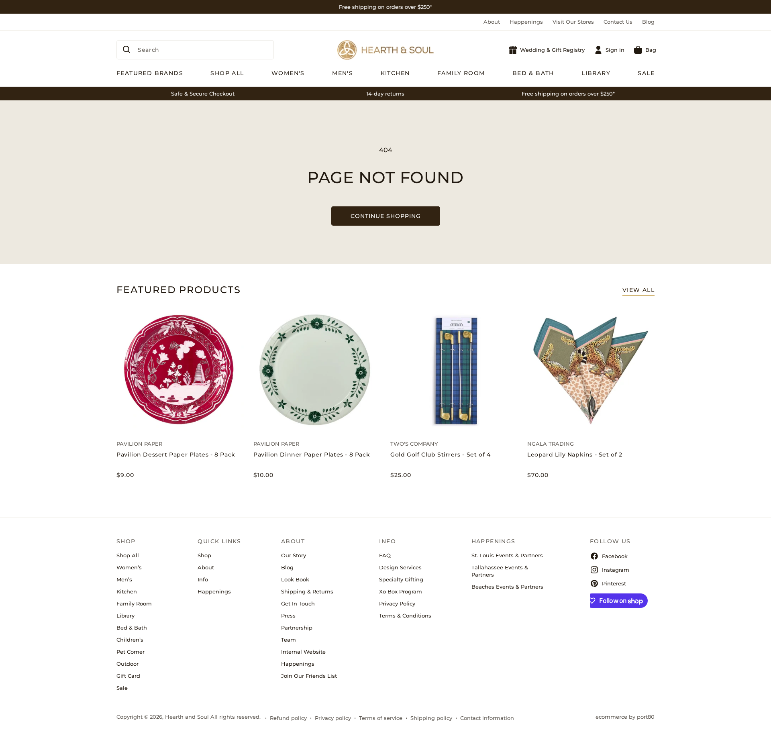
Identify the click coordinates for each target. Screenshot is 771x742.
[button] (645, 50)
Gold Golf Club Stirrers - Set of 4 (440, 454)
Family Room (134, 603)
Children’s (129, 639)
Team (288, 639)
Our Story (293, 555)
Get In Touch (298, 603)
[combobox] (195, 50)
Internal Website (303, 651)
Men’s (124, 579)
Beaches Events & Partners (507, 586)
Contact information (487, 718)
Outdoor (127, 663)
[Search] (126, 49)
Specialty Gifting (401, 579)
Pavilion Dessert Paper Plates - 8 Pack (175, 454)
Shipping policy (431, 718)
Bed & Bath (131, 627)
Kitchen (126, 591)
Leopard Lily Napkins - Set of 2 (574, 454)
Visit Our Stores (573, 21)
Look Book (295, 579)
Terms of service (380, 718)
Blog (648, 21)
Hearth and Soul (187, 716)
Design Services (400, 567)
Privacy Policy (397, 603)
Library (125, 615)
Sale (122, 688)
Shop (204, 555)
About (491, 21)
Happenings (526, 21)
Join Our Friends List (309, 676)
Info (203, 579)
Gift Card (128, 676)
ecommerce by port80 (625, 716)
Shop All (127, 555)
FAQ (385, 555)
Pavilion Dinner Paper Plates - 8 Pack (311, 454)
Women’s (129, 567)
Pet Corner (130, 651)
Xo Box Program (400, 591)
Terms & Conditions (405, 615)
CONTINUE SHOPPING (386, 216)
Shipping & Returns (307, 591)
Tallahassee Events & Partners (499, 571)
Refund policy (288, 718)
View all (638, 290)
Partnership (296, 627)
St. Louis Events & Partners (507, 555)
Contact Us (618, 21)
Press (288, 615)
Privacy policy (333, 718)
